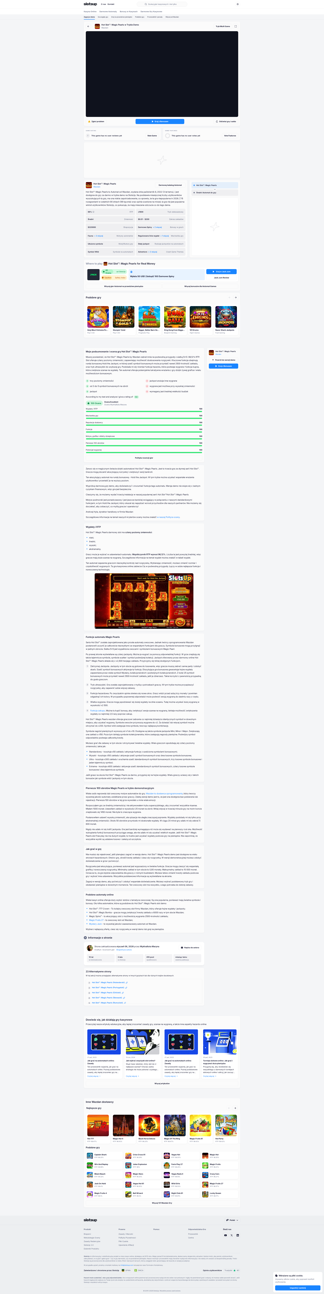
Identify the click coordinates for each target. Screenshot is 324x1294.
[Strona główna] (90, 4)
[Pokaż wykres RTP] (93, 212)
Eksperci (87, 1234)
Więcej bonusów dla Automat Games (200, 286)
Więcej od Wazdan (172, 17)
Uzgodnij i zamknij (298, 1288)
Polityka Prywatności (127, 1238)
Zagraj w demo (89, 17)
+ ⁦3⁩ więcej (98, 236)
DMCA (140, 1270)
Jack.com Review (221, 278)
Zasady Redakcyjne (92, 1241)
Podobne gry (139, 17)
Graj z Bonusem (161, 121)
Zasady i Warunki (126, 1234)
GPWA (128, 1270)
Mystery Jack (95, 924)
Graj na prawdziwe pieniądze (121, 17)
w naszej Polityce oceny (168, 517)
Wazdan (96, 187)
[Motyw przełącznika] (237, 4)
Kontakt (111, 4)
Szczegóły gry (103, 17)
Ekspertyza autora (124, 950)
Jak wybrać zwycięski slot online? (140, 1061)
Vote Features (230, 136)
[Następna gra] (235, 297)
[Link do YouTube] (225, 1235)
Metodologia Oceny (92, 1238)
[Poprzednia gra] (229, 297)
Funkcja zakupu (97, 710)
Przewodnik (193, 1234)
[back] (88, 26)
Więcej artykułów (162, 1083)
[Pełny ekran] (235, 26)
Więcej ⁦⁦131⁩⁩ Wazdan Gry (162, 1203)
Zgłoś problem (98, 121)
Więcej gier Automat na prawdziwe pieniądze (123, 286)
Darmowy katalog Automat (170, 185)
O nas (103, 4)
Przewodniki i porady (155, 17)
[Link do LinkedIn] (237, 1235)
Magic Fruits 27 (96, 920)
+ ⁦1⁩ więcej (164, 236)
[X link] (231, 1235)
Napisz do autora (191, 947)
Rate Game (152, 136)
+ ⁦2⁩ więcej (157, 227)
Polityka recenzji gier (144, 458)
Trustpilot (232, 1270)
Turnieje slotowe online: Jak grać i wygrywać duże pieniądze (218, 1062)
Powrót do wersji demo (225, 360)
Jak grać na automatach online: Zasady (100, 1062)
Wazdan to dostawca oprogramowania (164, 793)
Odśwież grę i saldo (227, 121)
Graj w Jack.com (223, 271)
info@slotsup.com (126, 1265)
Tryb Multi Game (223, 26)
